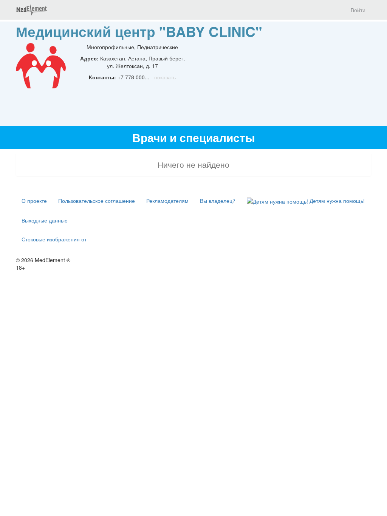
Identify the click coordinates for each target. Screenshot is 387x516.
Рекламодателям (167, 200)
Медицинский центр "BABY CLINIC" (139, 31)
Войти (358, 10)
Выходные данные (45, 220)
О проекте (34, 200)
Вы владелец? (217, 200)
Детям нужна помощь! (336, 200)
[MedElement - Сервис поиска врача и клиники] (31, 9)
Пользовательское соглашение (96, 200)
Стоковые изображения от (54, 239)
